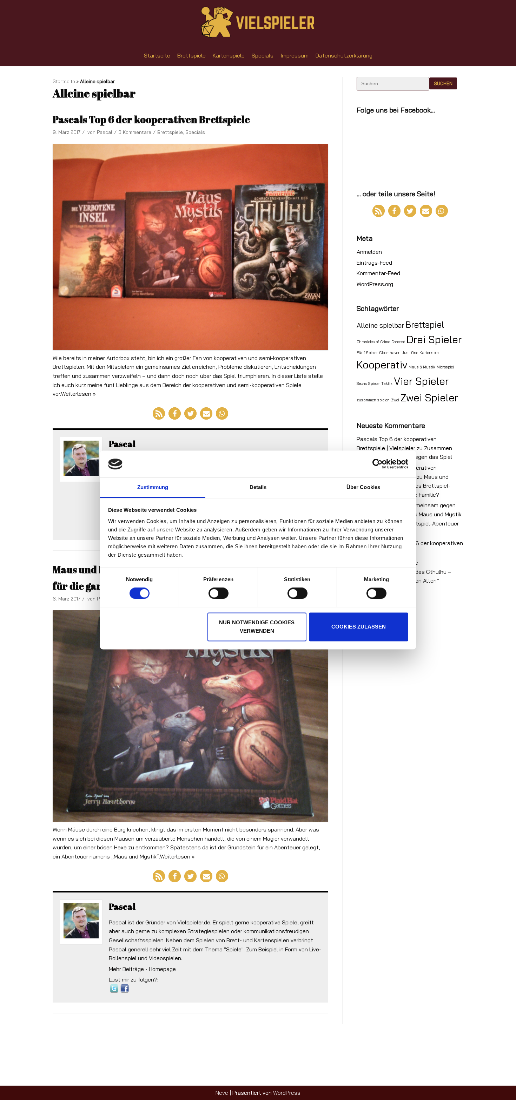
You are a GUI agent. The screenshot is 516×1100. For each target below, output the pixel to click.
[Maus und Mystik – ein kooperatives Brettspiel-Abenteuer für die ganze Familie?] (190, 716)
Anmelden (369, 251)
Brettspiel (424, 324)
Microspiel (445, 367)
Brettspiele (191, 55)
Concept (398, 341)
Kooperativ (382, 364)
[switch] (219, 593)
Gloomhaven (390, 352)
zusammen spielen (373, 400)
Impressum (294, 55)
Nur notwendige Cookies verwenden (257, 626)
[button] (159, 413)
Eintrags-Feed (374, 262)
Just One (410, 352)
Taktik (386, 383)
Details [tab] (258, 487)
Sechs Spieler (368, 383)
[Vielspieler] (258, 22)
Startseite (157, 55)
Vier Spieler (421, 381)
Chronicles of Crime (373, 341)
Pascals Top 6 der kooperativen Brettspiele (151, 119)
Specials (262, 55)
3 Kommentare (134, 132)
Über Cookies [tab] (363, 487)
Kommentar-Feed (378, 273)
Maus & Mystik (422, 367)
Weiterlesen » (78, 393)
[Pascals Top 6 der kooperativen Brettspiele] (190, 247)
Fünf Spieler (367, 352)
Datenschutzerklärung (344, 55)
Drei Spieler (434, 339)
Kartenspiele (229, 55)
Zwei (395, 400)
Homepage (162, 968)
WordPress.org (375, 283)
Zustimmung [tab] (152, 487)
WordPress (286, 1092)
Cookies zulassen (358, 627)
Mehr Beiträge (126, 968)
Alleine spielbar (380, 325)
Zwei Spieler (429, 397)
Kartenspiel (429, 352)
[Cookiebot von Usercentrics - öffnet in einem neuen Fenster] (377, 464)
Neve (222, 1092)
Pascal (104, 132)
